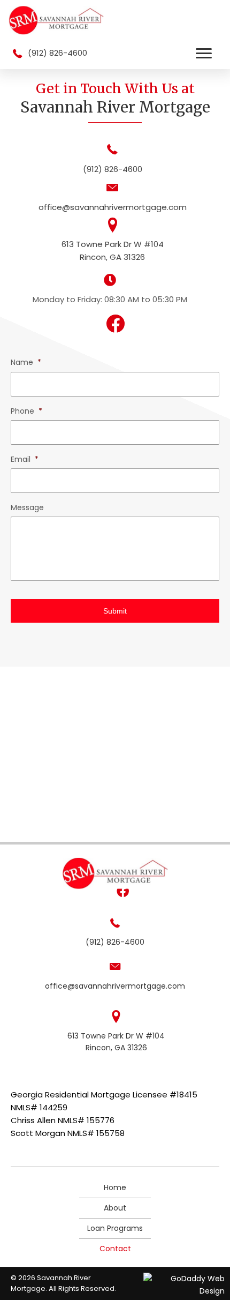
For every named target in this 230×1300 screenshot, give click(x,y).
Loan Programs (115, 1228)
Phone (26, 411)
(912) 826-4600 (57, 52)
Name (26, 362)
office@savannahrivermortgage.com (113, 207)
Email (25, 459)
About (115, 1207)
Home (115, 1187)
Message (27, 507)
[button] (204, 53)
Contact (115, 1248)
